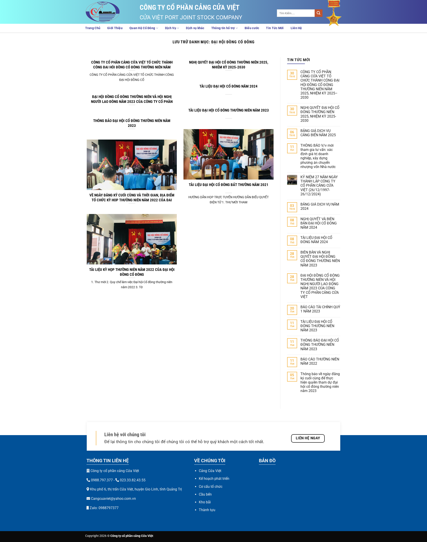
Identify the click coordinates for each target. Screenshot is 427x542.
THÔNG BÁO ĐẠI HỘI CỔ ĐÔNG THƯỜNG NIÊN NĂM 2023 (131, 123)
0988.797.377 (102, 480)
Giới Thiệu (115, 28)
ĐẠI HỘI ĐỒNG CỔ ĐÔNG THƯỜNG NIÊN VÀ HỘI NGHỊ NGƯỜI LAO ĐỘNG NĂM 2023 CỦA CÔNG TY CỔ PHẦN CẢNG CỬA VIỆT (132, 101)
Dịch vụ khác (195, 28)
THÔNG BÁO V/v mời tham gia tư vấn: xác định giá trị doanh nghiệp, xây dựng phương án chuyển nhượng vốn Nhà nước (318, 156)
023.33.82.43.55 (132, 480)
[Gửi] (318, 13)
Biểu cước (252, 28)
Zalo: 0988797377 (104, 508)
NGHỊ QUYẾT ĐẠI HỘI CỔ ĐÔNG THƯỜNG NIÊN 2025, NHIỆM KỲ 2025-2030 (228, 64)
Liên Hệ (296, 28)
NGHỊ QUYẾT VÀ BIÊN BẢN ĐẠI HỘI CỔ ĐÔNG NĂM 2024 (318, 223)
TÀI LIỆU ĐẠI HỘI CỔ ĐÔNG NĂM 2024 (228, 86)
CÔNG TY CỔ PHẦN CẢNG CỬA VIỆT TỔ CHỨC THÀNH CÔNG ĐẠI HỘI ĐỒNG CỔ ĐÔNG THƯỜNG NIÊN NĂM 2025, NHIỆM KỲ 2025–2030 (132, 67)
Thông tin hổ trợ (223, 28)
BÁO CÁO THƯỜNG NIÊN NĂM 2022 (319, 361)
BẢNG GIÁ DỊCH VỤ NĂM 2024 (319, 206)
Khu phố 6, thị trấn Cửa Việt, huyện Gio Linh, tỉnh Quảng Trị (136, 489)
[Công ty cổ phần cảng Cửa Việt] (107, 12)
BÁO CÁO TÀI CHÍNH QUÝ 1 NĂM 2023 (320, 309)
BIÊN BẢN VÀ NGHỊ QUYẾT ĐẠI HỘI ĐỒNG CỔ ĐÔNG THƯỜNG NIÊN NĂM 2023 (320, 258)
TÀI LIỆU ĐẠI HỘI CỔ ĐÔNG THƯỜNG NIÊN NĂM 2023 (228, 110)
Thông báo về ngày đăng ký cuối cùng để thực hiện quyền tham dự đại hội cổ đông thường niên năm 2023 (320, 382)
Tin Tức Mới (275, 28)
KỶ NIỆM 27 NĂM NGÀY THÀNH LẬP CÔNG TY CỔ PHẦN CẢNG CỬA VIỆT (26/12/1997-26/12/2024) (319, 185)
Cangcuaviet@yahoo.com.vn (113, 498)
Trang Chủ (93, 28)
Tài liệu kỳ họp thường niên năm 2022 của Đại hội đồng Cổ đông (132, 272)
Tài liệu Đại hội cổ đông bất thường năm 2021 (228, 185)
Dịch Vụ (170, 28)
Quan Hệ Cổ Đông (142, 28)
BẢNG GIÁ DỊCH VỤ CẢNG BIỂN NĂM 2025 (318, 133)
